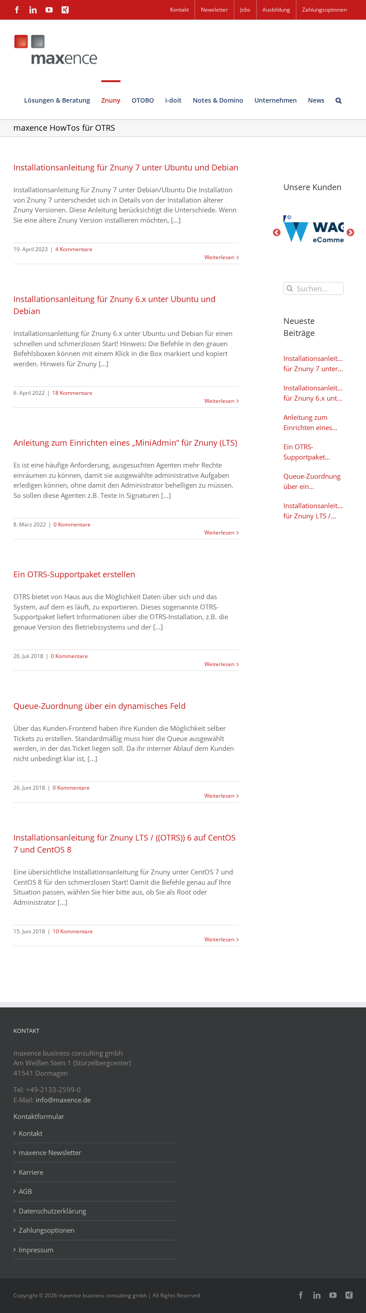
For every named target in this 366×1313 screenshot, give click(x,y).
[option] (313, 233)
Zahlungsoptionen (47, 1230)
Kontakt (30, 1133)
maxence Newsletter (50, 1152)
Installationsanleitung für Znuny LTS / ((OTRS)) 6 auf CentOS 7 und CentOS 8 (313, 511)
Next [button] (350, 232)
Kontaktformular (38, 1116)
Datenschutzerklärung (52, 1210)
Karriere (31, 1172)
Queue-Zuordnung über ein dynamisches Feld (99, 705)
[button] (338, 99)
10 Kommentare (73, 931)
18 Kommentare (72, 393)
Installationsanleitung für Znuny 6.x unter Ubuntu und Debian (313, 393)
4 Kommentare (73, 249)
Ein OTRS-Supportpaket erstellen (74, 574)
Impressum (36, 1249)
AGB (25, 1191)
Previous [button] (276, 232)
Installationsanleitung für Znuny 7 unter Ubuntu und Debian (125, 167)
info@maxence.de (63, 1099)
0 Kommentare (72, 524)
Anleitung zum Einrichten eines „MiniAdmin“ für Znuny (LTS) (125, 442)
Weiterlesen (219, 257)
